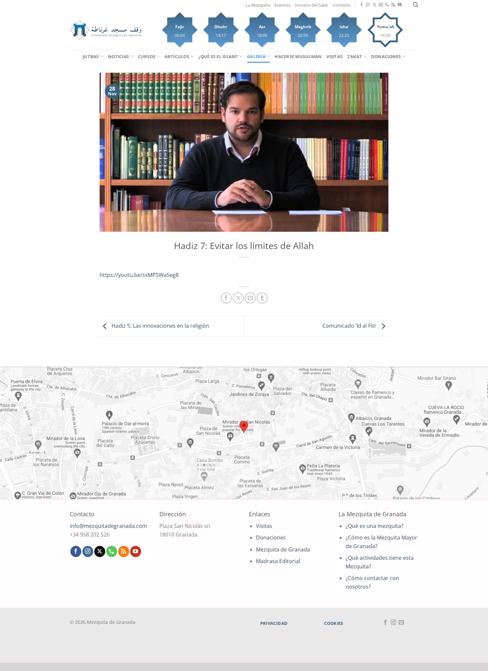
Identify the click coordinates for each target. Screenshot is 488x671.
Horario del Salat (311, 5)
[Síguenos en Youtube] (400, 5)
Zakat (354, 56)
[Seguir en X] (374, 5)
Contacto (342, 5)
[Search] (415, 5)
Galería (256, 56)
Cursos (147, 56)
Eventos (282, 5)
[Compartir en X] (238, 298)
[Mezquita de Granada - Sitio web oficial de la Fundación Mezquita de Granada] (106, 30)
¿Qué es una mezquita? (374, 526)
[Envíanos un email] (381, 5)
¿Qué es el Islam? (218, 56)
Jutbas (91, 56)
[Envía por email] (250, 298)
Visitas (334, 56)
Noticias (118, 56)
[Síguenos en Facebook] (362, 5)
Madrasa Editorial (278, 561)
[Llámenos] (387, 5)
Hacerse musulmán (298, 56)
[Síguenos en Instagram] (368, 5)
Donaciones (386, 56)
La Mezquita (258, 5)
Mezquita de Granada (283, 549)
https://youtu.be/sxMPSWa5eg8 (139, 275)
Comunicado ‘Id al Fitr (350, 325)
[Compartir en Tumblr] (262, 298)
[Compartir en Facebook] (226, 298)
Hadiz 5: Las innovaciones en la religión (159, 325)
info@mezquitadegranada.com (108, 526)
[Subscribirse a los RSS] (393, 5)
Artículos (177, 56)
